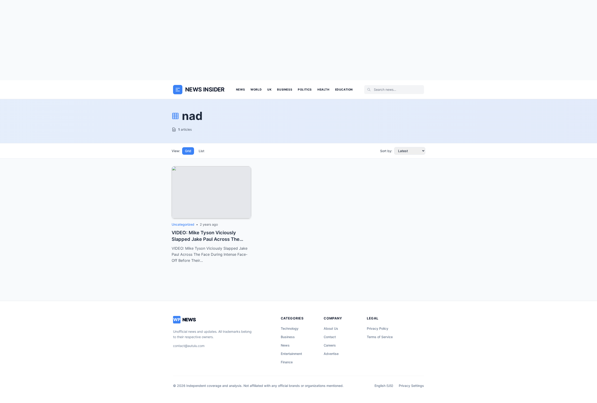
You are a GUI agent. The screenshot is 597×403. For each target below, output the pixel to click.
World (256, 89)
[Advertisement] (298, 40)
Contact (330, 337)
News (240, 89)
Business (284, 89)
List (201, 151)
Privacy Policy (377, 328)
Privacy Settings (411, 386)
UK (269, 89)
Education (344, 89)
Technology (289, 328)
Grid (188, 151)
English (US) (384, 386)
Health (323, 89)
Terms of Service (380, 337)
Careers (330, 345)
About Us (331, 328)
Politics (305, 89)
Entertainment (291, 354)
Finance (287, 362)
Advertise (331, 354)
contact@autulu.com (189, 346)
